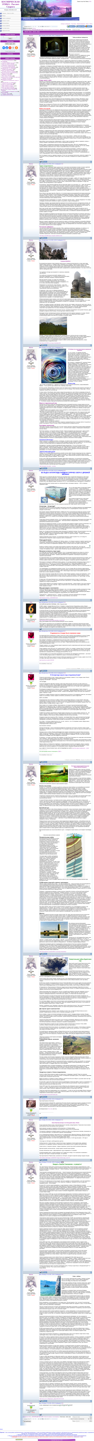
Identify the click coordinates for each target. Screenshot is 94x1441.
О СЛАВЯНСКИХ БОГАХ (6, 94)
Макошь (34, 28)
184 (62, 347)
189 (62, 764)
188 (65, 673)
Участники (73, 23)
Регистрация (72, 19)
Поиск (87, 23)
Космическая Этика (27, 29)
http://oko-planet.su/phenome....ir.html (80, 748)
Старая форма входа (10, 51)
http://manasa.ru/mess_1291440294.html (48, 597)
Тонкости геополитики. (7, 83)
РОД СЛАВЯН (4, 92)
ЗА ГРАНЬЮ (4, 61)
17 (48, 26)
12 (40, 26)
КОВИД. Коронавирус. (7, 69)
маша (1, 1429)
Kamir (31, 631)
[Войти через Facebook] (7, 47)
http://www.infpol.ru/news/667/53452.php (48, 1094)
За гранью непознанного (8, 60)
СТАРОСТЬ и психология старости (10, 80)
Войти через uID (10, 44)
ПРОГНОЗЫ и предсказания (8, 66)
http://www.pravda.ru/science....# (46, 1270)
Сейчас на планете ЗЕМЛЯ (7, 63)
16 (47, 26)
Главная (66, 19)
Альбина (31, 1099)
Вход (76, 19)
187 (65, 631)
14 (43, 26)
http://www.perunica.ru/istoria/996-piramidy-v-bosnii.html (51, 620)
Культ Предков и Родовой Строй (9, 91)
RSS (90, 1)
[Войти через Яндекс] (10, 47)
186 (65, 602)
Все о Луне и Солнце (7, 76)
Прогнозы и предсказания (8, 65)
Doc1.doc (50, 1108)
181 (62, 35)
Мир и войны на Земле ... (8, 86)
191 (62, 1099)
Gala (31, 1403)
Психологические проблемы (8, 67)
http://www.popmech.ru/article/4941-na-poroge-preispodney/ (52, 951)
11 (38, 26)
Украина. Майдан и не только (9, 62)
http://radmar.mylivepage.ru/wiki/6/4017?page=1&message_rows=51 (54, 1157)
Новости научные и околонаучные (9, 72)
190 (62, 956)
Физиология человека (6, 79)
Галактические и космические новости (10, 77)
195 (62, 1403)
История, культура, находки (8, 71)
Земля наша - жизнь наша (65, 29)
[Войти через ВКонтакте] (3, 47)
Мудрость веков (6, 73)
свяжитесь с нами (78, 1436)
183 (64, 240)
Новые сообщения (66, 23)
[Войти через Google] (13, 47)
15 (45, 26)
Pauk (31, 602)
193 (62, 1162)
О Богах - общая (6, 93)
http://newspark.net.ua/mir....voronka (47, 466)
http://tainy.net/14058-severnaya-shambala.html (50, 343)
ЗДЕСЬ (59, 751)
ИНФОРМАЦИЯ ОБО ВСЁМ (37, 29)
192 (62, 1119)
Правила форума (81, 23)
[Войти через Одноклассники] (16, 47)
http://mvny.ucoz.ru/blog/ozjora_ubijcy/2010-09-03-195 (51, 1398)
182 (62, 163)
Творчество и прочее (6, 74)
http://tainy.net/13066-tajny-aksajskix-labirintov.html (50, 235)
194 (62, 1274)
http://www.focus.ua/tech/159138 (46, 660)
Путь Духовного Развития (8, 88)
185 (65, 470)
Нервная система (6, 78)
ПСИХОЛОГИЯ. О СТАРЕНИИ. (8, 68)
